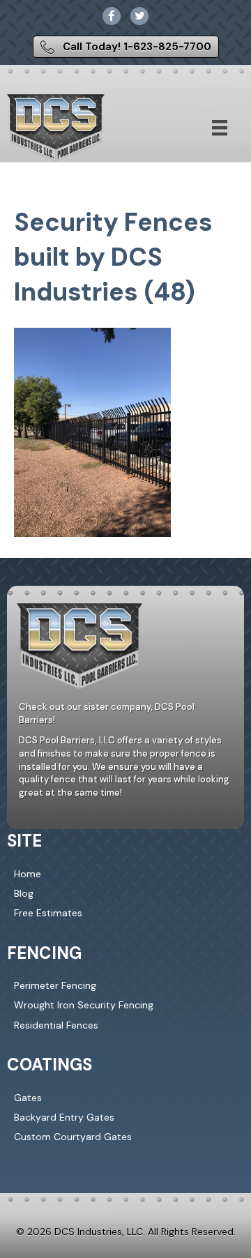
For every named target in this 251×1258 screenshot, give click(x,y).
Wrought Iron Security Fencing (83, 1005)
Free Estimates (48, 913)
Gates (28, 1097)
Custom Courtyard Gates (73, 1136)
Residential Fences (56, 1025)
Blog (23, 893)
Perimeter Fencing (55, 985)
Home (27, 873)
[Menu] (219, 127)
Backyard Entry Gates (64, 1117)
